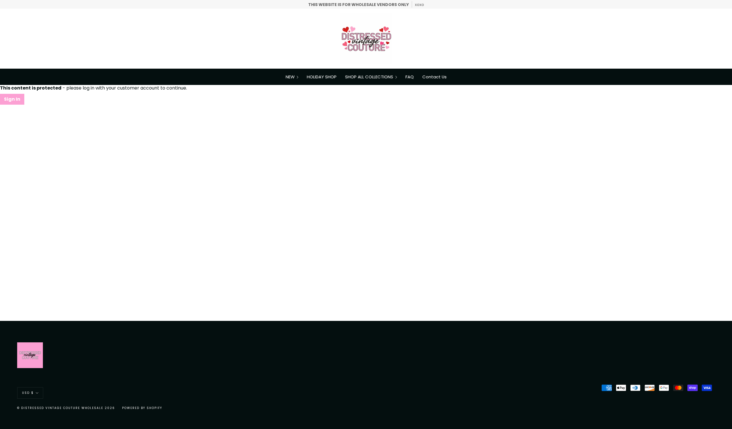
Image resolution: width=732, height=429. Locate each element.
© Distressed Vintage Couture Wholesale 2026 (66, 408)
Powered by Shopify (142, 408)
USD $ (28, 393)
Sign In (12, 99)
